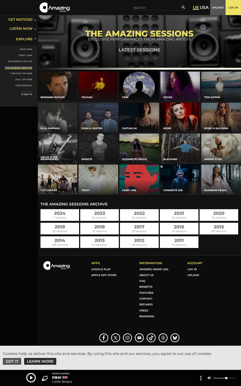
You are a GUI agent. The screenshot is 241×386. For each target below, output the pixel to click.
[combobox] (157, 7)
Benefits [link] (146, 286)
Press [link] (143, 310)
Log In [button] (233, 7)
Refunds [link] (146, 304)
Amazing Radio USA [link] (153, 269)
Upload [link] (193, 275)
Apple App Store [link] (103, 275)
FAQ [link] (142, 281)
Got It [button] (12, 361)
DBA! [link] (56, 377)
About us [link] (146, 275)
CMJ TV (26, 94)
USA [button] (204, 7)
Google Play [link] (101, 269)
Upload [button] (218, 7)
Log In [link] (192, 269)
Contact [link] (145, 298)
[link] (16, 93)
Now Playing (60, 373)
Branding (146, 316)
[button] (55, 7)
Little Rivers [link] (62, 382)
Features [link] (146, 292)
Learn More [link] (40, 361)
